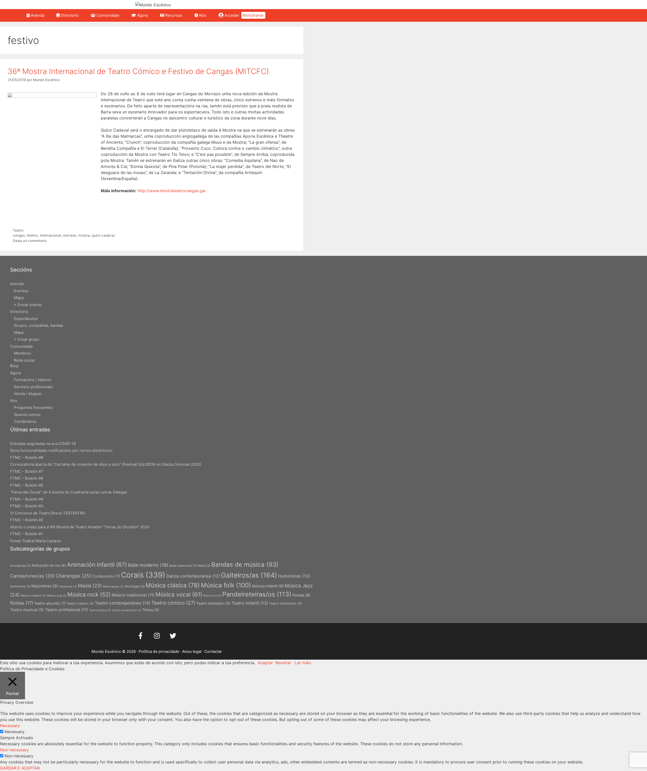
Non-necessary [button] (14, 749)
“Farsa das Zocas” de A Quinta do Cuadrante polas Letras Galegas (68, 492)
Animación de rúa (49, 565)
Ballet (204, 565)
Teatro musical (27, 609)
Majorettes (44, 586)
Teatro (18, 230)
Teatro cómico (173, 603)
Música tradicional (133, 595)
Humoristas (294, 576)
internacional (50, 235)
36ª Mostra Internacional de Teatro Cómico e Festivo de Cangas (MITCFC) (138, 71)
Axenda (37, 15)
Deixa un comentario (30, 241)
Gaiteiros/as (249, 575)
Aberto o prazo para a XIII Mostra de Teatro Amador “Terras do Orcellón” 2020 (79, 527)
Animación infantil (97, 564)
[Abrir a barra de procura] (274, 15)
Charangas (73, 576)
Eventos (21, 290)
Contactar (213, 651)
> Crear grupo (26, 339)
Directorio (69, 15)
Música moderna (33, 595)
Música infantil (268, 586)
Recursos (173, 15)
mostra (84, 235)
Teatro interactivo (285, 603)
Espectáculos (26, 318)
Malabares (68, 586)
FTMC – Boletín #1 (26, 533)
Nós (202, 15)
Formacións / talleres (32, 379)
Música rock (89, 594)
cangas (19, 235)
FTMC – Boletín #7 (26, 471)
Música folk (226, 585)
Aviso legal (191, 651)
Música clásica (173, 585)
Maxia (90, 586)
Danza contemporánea (193, 576)
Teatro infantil (250, 603)
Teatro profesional (66, 609)
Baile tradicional (183, 565)
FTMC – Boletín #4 (26, 499)
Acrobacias (20, 565)
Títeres (150, 610)
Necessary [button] (10, 725)
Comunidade (107, 15)
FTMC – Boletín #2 (26, 519)
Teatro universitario (126, 610)
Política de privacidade (159, 651)
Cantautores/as (32, 576)
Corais (143, 574)
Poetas (301, 595)
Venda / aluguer (28, 393)
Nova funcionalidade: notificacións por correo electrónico (61, 450)
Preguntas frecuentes (33, 407)
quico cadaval (103, 235)
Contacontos (106, 576)
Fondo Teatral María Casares (35, 540)
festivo (32, 235)
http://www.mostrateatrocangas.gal (171, 190)
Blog (14, 365)
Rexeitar (283, 662)
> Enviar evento (28, 304)
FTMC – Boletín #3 (26, 506)
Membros (22, 353)
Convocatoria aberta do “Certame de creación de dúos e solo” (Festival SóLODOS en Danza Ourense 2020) (105, 464)
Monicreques (113, 586)
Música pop (56, 595)
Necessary (15, 731)
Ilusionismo (20, 586)
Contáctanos (25, 421)
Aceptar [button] (265, 662)
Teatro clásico (80, 603)
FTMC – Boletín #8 (26, 457)
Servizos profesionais (33, 386)
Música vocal (178, 594)
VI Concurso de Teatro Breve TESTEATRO (47, 513)
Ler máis (303, 662)
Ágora (142, 15)
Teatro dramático (213, 603)
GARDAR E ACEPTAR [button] (20, 767)
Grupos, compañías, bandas (38, 325)
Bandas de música (245, 564)
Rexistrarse (253, 15)
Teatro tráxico (100, 610)
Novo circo (212, 595)
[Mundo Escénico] (153, 4)
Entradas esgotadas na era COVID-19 (43, 443)
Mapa (19, 297)
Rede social (24, 360)
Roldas (21, 603)
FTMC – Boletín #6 (26, 478)
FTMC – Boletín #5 (26, 485)
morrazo (69, 235)
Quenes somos (27, 414)
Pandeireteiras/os (256, 594)
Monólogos (135, 586)
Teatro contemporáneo (122, 603)
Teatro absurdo (50, 603)
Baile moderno (148, 565)
